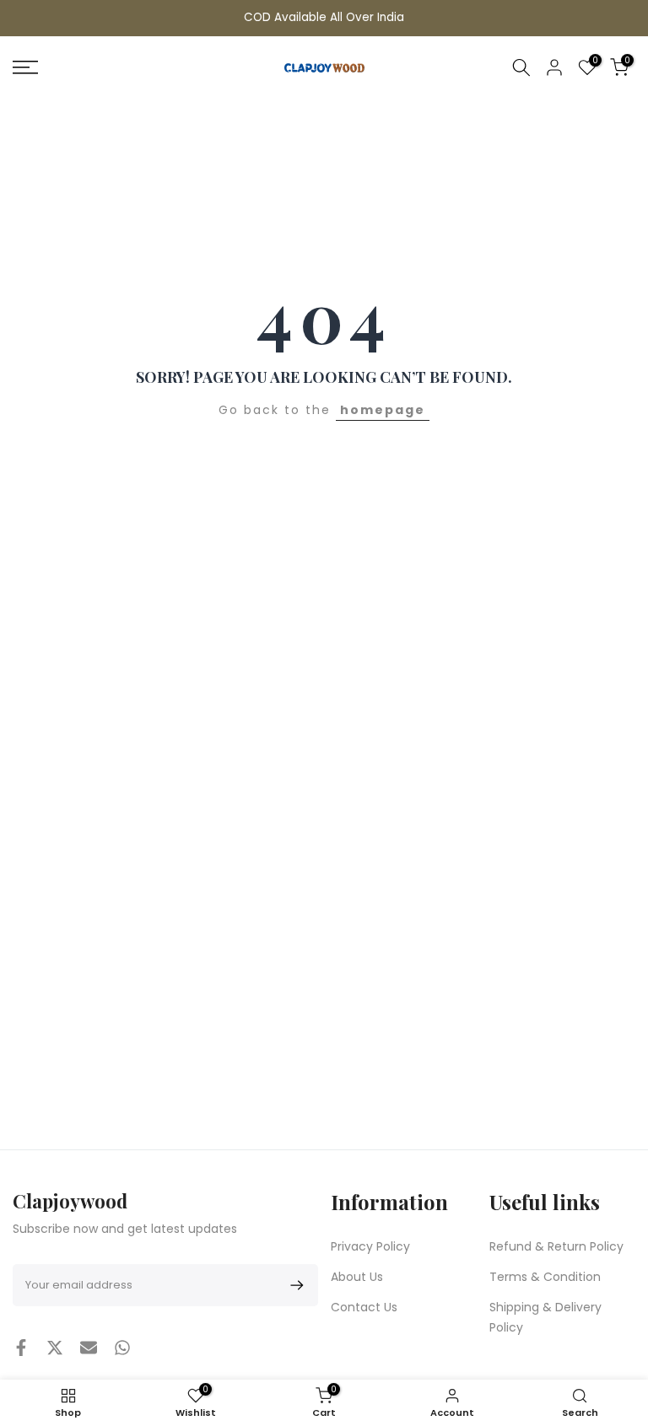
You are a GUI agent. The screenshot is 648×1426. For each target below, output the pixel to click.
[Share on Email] (88, 1347)
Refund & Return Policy (556, 1246)
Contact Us (364, 1307)
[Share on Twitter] (54, 1347)
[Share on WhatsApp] (122, 1347)
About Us (357, 1276)
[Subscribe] (294, 1285)
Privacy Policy (370, 1246)
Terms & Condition (545, 1276)
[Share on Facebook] (21, 1347)
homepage (382, 409)
